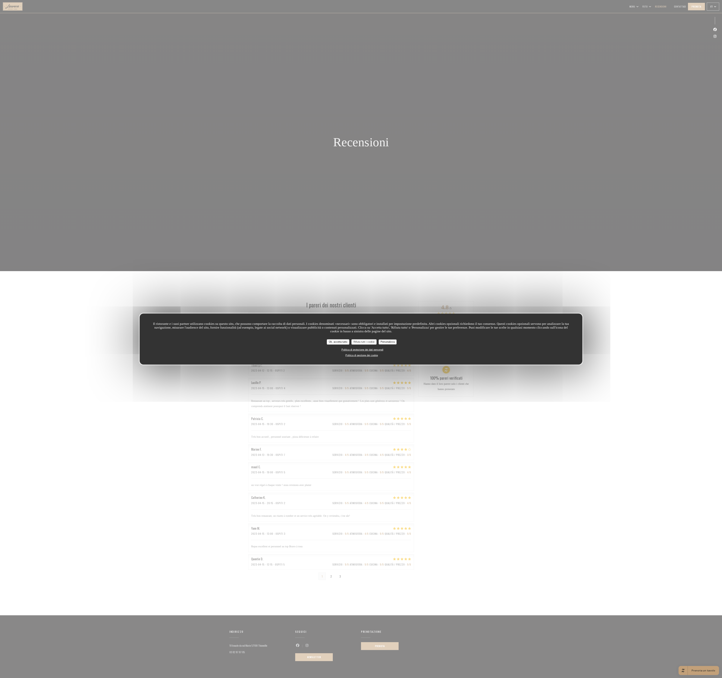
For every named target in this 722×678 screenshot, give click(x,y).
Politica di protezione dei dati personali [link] (362, 349)
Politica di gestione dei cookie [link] (361, 355)
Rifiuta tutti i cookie (364, 341)
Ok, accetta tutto (338, 341)
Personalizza (388, 341)
